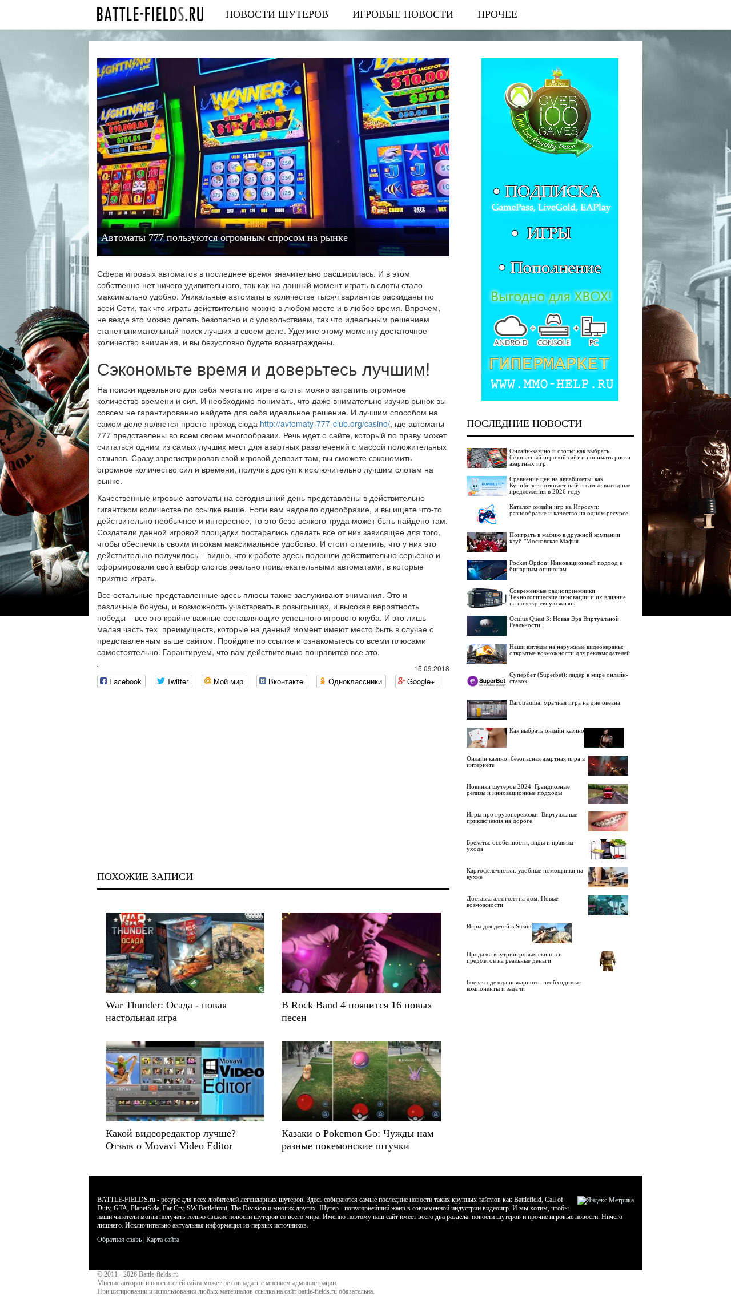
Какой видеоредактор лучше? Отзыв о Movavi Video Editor (171, 1140)
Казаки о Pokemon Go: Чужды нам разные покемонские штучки (357, 1140)
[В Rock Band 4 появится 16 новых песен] (361, 953)
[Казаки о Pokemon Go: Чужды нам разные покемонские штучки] (361, 1081)
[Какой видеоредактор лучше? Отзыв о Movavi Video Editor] (185, 1081)
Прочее (497, 14)
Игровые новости (402, 14)
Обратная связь (119, 1239)
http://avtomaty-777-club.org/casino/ (325, 423)
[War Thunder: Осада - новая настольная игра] (185, 953)
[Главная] (150, 14)
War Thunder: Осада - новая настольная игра (166, 1011)
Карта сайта (162, 1239)
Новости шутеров (277, 14)
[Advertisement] (273, 779)
